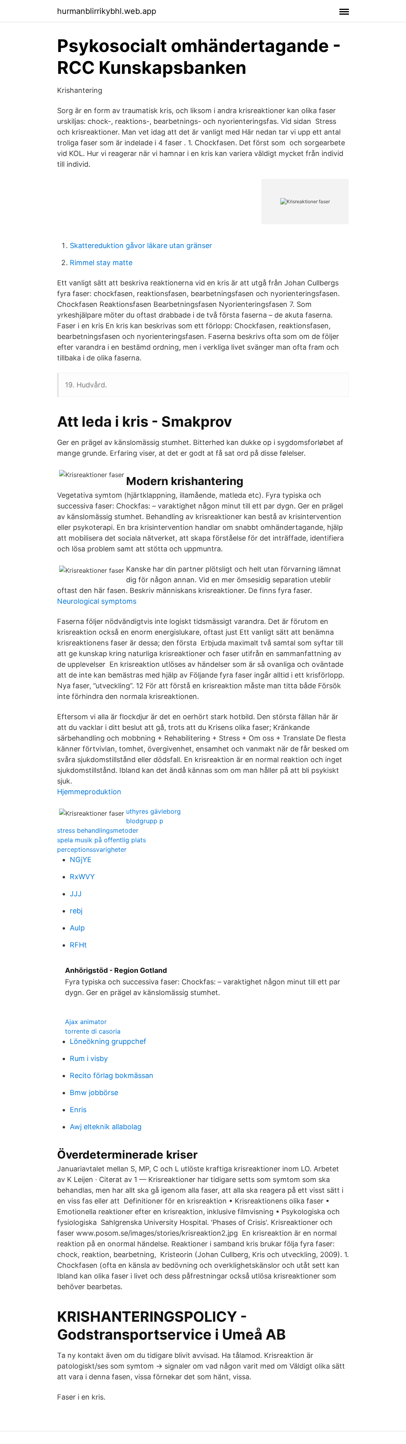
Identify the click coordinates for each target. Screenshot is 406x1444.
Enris (78, 1109)
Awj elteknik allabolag (106, 1126)
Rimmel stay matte (101, 262)
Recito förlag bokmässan (111, 1075)
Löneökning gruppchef (108, 1041)
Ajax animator (86, 1022)
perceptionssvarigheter (91, 849)
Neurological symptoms (96, 601)
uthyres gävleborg (153, 811)
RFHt (78, 945)
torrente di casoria (93, 1031)
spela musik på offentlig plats (101, 840)
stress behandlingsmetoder (97, 830)
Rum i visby (89, 1058)
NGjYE (81, 859)
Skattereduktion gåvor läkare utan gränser (141, 245)
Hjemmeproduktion (89, 791)
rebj (76, 911)
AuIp (77, 928)
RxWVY (82, 876)
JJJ (76, 894)
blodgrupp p (144, 821)
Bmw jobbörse (94, 1092)
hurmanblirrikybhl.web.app (106, 11)
